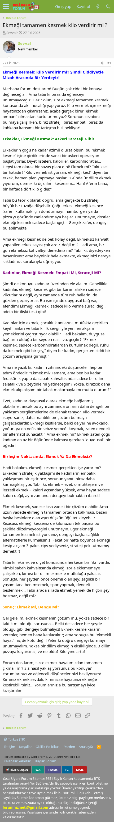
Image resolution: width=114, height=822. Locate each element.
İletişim (9, 746)
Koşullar (25, 746)
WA (38, 770)
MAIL (80, 770)
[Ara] (108, 6)
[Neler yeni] (98, 6)
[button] (6, 6)
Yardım (69, 746)
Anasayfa (86, 746)
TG (67, 770)
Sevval (11, 32)
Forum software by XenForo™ (42, 757)
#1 (109, 63)
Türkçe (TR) (16, 739)
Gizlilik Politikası (48, 746)
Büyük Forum (45, 761)
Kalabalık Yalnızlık (17, 761)
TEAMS (53, 770)
